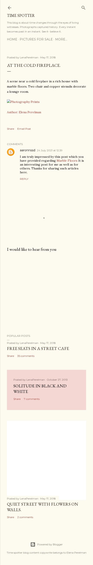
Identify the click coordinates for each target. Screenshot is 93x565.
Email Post (24, 128)
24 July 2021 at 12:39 (50, 150)
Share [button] (10, 128)
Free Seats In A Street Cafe (38, 348)
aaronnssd (27, 150)
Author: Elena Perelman (24, 112)
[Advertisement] (46, 293)
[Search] (83, 7)
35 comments (25, 356)
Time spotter (21, 15)
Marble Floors (67, 161)
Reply (24, 178)
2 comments (25, 517)
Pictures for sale (36, 39)
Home (12, 39)
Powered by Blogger (50, 544)
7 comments (32, 399)
